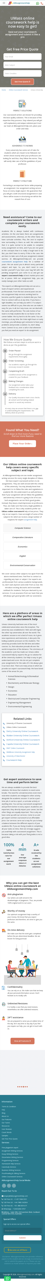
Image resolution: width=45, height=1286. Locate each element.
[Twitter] (9, 1185)
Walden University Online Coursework (22, 735)
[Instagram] (14, 1185)
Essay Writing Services (10, 1154)
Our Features (7, 1119)
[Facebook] (4, 1185)
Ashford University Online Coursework (23, 740)
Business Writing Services (11, 1170)
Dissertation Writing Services (12, 1157)
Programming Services (10, 1160)
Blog (3, 1113)
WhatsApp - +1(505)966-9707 (14, 1209)
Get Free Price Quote (10, 1139)
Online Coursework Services (12, 1176)
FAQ (3, 1110)
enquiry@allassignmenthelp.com (16, 1196)
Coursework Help (14, 760)
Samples (5, 1135)
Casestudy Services (9, 1167)
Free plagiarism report (10, 1147)
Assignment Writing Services (12, 1151)
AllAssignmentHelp (21, 3)
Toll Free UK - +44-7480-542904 (15, 1202)
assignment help (30, 519)
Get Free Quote (22, 81)
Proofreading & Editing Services (13, 1173)
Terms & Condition (9, 1106)
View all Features (22, 1041)
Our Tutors (6, 1123)
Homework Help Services (11, 1164)
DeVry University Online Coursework (22, 731)
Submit (22, 1238)
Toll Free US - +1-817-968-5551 (15, 1199)
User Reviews (7, 1129)
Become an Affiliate (18, 1250)
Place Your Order (22, 443)
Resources (6, 1126)
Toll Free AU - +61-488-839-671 (15, 1206)
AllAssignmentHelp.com (25, 1274)
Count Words (7, 1132)
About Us (5, 1116)
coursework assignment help (15, 261)
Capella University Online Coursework (22, 744)
